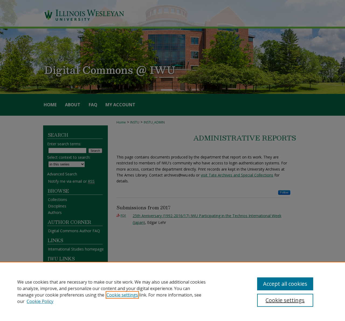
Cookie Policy (40, 301)
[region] (172, 291)
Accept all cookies (285, 283)
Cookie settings (122, 295)
